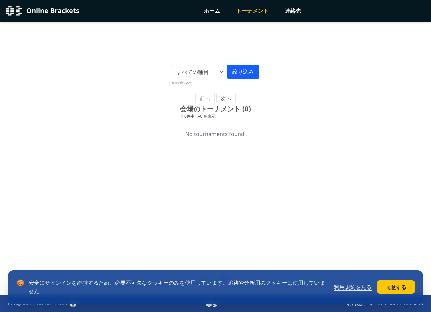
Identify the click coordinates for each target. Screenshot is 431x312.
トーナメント (252, 10)
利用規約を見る (353, 287)
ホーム (212, 10)
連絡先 (293, 10)
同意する (396, 287)
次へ (226, 98)
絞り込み (243, 71)
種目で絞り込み (181, 82)
